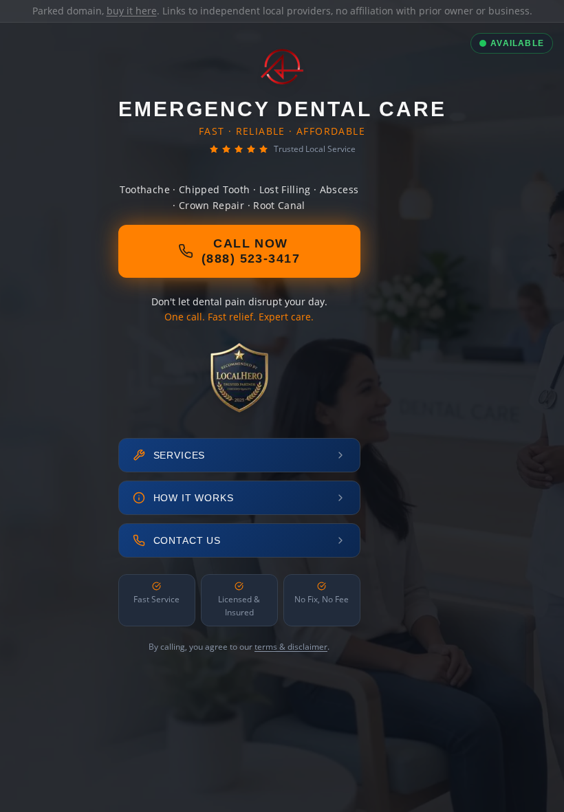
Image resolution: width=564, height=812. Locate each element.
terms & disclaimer (290, 646)
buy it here (132, 10)
